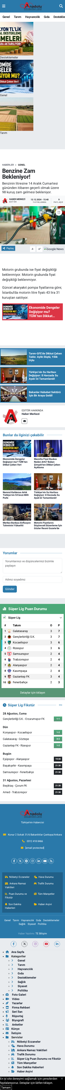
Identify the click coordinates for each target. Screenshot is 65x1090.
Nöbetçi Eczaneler (19, 876)
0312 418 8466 (35, 841)
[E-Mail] (24, 421)
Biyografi (17, 1020)
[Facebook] (14, 861)
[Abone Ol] (54, 248)
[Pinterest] (26, 861)
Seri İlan (16, 1011)
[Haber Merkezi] (11, 416)
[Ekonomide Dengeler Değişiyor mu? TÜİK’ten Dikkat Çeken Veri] (17, 448)
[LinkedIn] (39, 861)
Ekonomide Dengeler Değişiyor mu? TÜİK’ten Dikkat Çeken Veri (15, 462)
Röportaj (17, 1016)
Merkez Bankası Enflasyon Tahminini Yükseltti (17, 524)
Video (15, 999)
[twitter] (24, 944)
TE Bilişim (41, 933)
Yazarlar (16, 1003)
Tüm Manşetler (46, 893)
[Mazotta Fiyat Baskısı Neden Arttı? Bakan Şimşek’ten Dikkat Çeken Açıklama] (48, 448)
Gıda (47, 17)
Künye (15, 1028)
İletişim (16, 1033)
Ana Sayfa (17, 952)
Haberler (8, 164)
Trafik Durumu (46, 883)
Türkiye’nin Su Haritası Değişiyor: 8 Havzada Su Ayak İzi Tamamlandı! (47, 495)
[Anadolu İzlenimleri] (32, 6)
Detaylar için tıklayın (32, 692)
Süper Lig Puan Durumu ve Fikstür (39, 1058)
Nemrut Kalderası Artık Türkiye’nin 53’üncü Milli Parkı (16, 495)
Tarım (17, 17)
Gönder (9, 589)
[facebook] (13, 944)
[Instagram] (32, 861)
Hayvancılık (32, 17)
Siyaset (32, 924)
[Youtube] (45, 861)
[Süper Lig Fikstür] (60, 705)
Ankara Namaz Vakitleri (15, 885)
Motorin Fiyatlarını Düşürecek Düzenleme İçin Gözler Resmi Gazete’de (48, 525)
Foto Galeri (18, 994)
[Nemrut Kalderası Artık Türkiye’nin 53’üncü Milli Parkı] (17, 481)
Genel (6, 17)
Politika (42, 924)
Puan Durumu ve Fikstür (16, 895)
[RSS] (51, 861)
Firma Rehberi (20, 1007)
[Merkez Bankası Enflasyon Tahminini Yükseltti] (17, 512)
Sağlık (22, 924)
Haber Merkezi (31, 413)
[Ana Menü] (3, 6)
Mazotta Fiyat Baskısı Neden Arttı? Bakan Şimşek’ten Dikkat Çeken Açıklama (47, 463)
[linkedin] (57, 944)
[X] (20, 861)
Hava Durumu (46, 876)
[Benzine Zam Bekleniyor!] (32, 225)
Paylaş (10, 248)
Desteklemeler (51, 920)
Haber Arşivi (45, 904)
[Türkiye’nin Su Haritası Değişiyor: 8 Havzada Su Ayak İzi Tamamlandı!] (48, 481)
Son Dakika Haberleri (13, 906)
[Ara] (61, 6)
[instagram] (35, 944)
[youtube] (46, 944)
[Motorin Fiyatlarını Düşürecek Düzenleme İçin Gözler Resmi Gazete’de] (48, 512)
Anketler (17, 1024)
